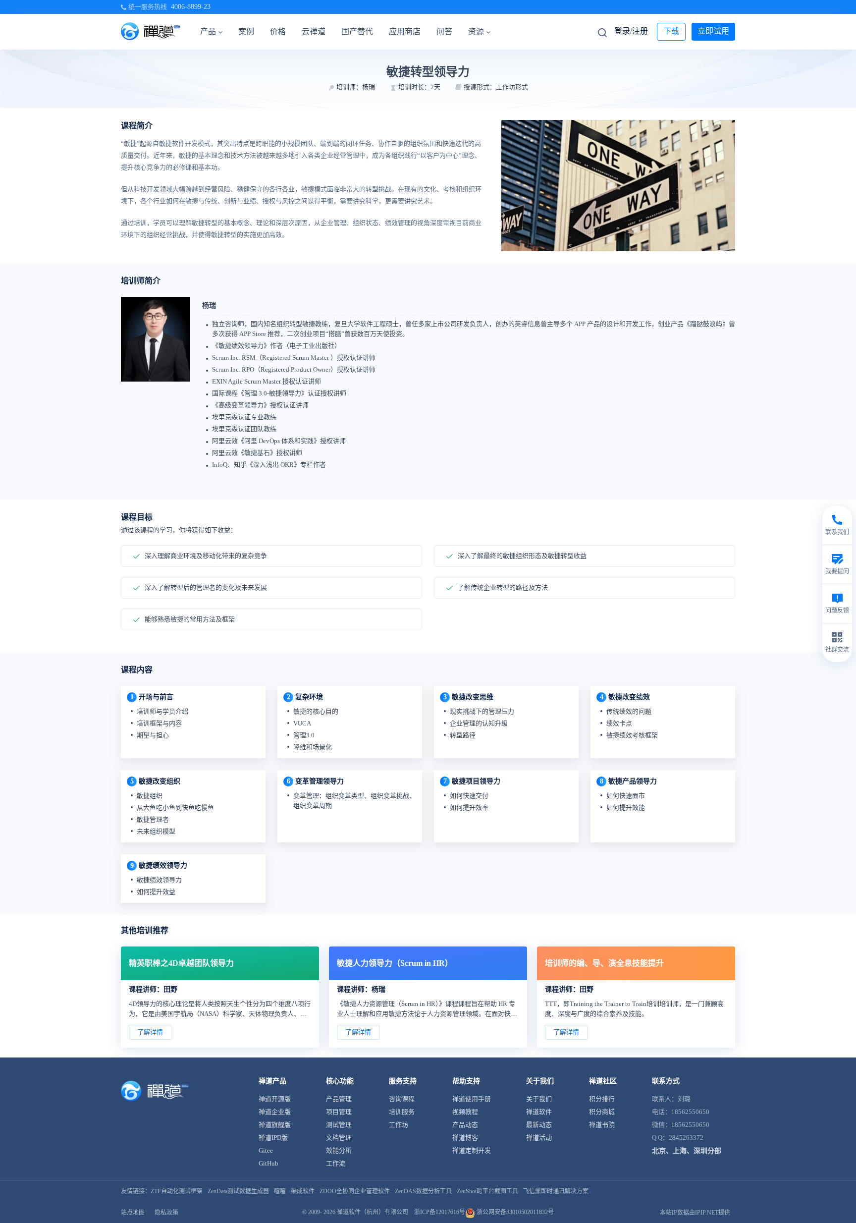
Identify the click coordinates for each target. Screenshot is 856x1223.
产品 (208, 31)
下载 (671, 31)
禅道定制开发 (471, 1150)
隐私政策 (166, 1212)
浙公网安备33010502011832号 (514, 1212)
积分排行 (602, 1099)
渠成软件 (303, 1191)
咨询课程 (402, 1099)
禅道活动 (539, 1137)
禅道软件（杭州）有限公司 (372, 1212)
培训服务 (402, 1111)
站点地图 (133, 1212)
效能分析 (339, 1150)
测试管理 (339, 1124)
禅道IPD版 (273, 1137)
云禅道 (313, 31)
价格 (278, 31)
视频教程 (465, 1111)
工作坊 (398, 1124)
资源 (476, 31)
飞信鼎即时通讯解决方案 (555, 1191)
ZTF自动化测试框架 (177, 1191)
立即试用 (713, 31)
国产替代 (357, 31)
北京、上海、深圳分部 (686, 1151)
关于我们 (539, 1099)
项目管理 (339, 1111)
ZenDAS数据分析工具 (423, 1191)
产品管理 (339, 1099)
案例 (246, 31)
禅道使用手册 (471, 1099)
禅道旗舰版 (275, 1124)
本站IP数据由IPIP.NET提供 (695, 1212)
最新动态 (539, 1124)
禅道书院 (602, 1124)
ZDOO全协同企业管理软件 (355, 1191)
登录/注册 (631, 31)
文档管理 (339, 1137)
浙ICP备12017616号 (439, 1212)
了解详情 (150, 1032)
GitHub (268, 1163)
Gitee (266, 1150)
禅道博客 (465, 1137)
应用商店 (405, 31)
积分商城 (602, 1111)
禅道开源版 (275, 1099)
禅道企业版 (275, 1111)
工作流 (335, 1163)
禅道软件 (539, 1111)
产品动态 (465, 1124)
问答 (444, 31)
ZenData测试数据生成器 (238, 1191)
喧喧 (280, 1191)
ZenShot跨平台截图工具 (487, 1191)
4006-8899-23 (191, 6)
